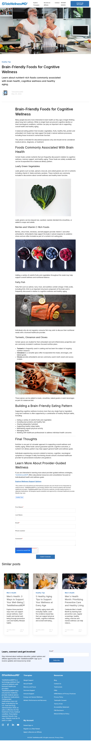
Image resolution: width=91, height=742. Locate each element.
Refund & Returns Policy (61, 714)
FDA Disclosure (59, 710)
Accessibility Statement (61, 707)
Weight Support (28, 680)
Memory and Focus (30, 687)
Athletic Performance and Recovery (35, 700)
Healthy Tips (19, 497)
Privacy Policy (58, 697)
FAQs (55, 690)
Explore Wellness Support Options (28, 481)
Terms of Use (58, 704)
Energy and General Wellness (33, 697)
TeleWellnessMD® (21, 475)
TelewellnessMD (17, 92)
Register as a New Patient (32, 729)
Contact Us (57, 683)
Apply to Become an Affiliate (33, 732)
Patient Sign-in (28, 725)
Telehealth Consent (60, 700)
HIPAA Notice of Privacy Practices (65, 693)
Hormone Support (29, 690)
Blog (55, 680)
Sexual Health (28, 683)
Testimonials (58, 687)
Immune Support (29, 693)
